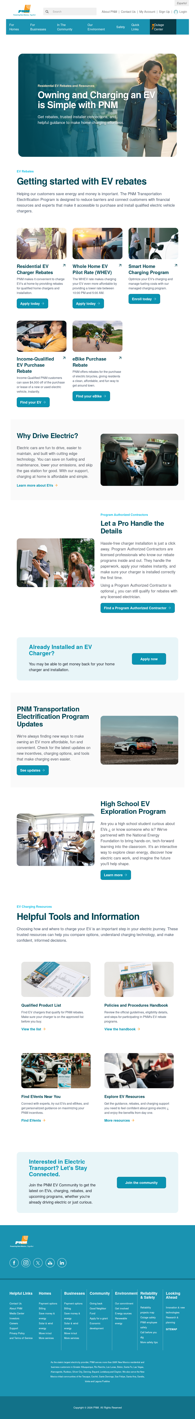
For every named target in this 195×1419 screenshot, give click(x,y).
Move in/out (45, 1333)
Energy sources (123, 1313)
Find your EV (30, 402)
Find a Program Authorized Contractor (135, 607)
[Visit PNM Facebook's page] (15, 1262)
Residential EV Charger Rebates (35, 269)
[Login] (176, 11)
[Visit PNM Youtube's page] (51, 1262)
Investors (14, 1318)
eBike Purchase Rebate (89, 362)
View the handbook (120, 1029)
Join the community (141, 1182)
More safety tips (149, 1342)
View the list (31, 1029)
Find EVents (31, 1120)
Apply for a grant (99, 1318)
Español (182, 3)
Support (14, 1328)
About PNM (16, 1308)
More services (46, 1338)
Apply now (149, 658)
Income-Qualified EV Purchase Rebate (35, 365)
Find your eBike (89, 396)
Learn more (113, 874)
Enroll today (142, 298)
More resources (117, 1120)
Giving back (96, 1303)
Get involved (122, 1308)
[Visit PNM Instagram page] (26, 1262)
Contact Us (16, 1303)
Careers (14, 1323)
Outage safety (148, 1317)
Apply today (30, 303)
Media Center (17, 1313)
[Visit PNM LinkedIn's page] (62, 1262)
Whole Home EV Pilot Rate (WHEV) (92, 269)
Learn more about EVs (35, 485)
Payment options (48, 1303)
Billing (42, 1308)
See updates (30, 770)
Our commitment (124, 1303)
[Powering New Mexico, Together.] (25, 10)
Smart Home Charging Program (149, 269)
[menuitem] (16, 27)
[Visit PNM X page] (39, 1262)
